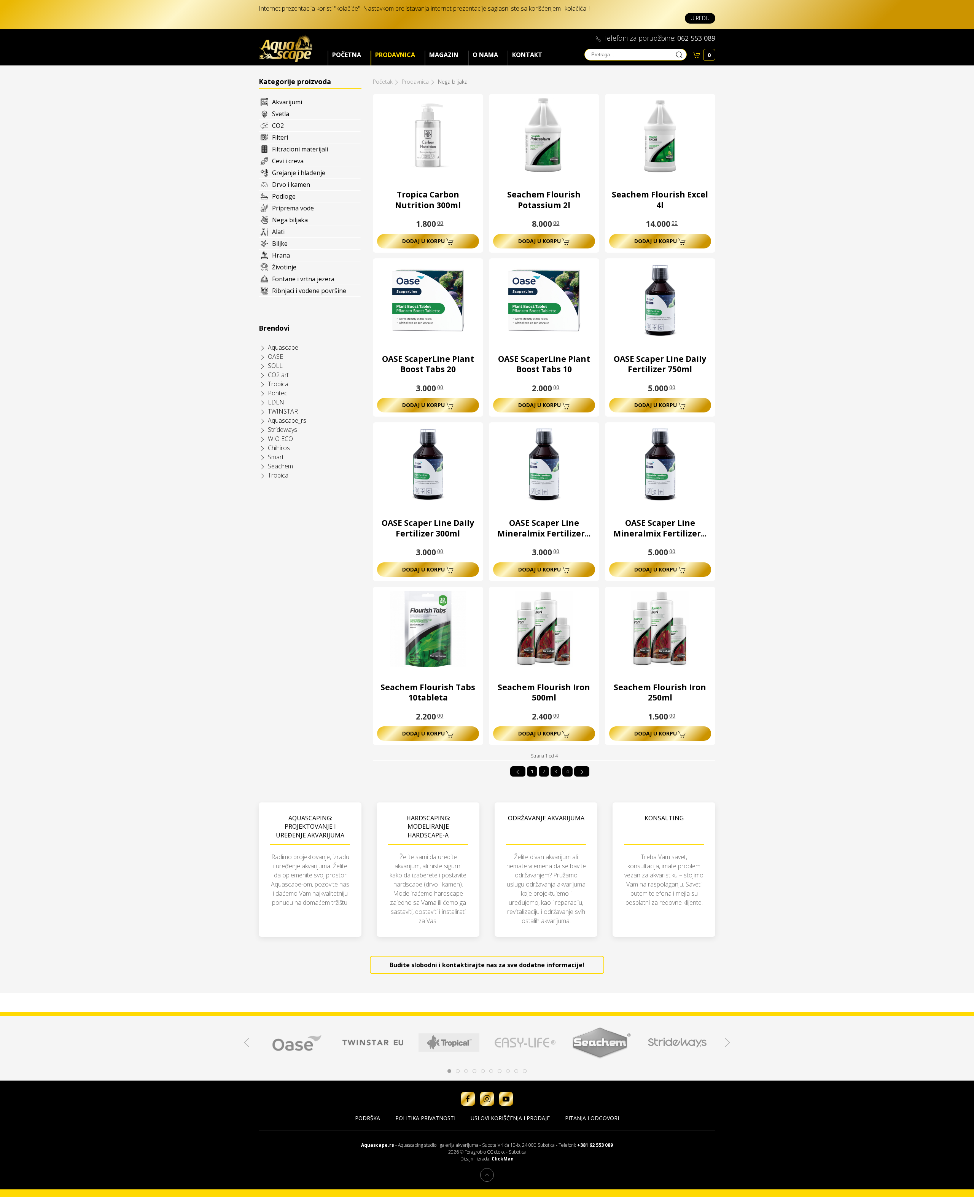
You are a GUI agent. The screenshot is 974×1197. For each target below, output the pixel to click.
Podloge (284, 196)
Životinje (284, 267)
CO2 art (278, 375)
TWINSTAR (283, 411)
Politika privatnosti (425, 1118)
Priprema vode (293, 208)
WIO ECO (280, 439)
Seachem (280, 466)
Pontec (277, 393)
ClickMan (503, 1159)
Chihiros (279, 448)
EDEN (276, 402)
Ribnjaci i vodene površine (309, 291)
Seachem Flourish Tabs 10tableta (427, 692)
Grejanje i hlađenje (298, 173)
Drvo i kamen (291, 184)
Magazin (443, 55)
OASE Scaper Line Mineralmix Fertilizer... (543, 528)
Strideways (282, 429)
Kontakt (527, 55)
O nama (485, 55)
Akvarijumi (287, 102)
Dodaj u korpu (424, 241)
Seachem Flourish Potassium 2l (544, 199)
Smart (276, 457)
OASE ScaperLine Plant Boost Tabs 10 (544, 364)
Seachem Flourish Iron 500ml (544, 692)
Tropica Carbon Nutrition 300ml (428, 199)
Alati (278, 232)
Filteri (280, 137)
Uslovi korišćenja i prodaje (510, 1118)
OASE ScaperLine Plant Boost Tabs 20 (428, 364)
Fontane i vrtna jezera (303, 279)
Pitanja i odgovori (592, 1118)
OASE (275, 356)
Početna (346, 55)
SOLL (275, 365)
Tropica (278, 475)
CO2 (278, 125)
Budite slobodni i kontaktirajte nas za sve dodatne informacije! (487, 965)
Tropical (279, 384)
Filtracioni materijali (300, 149)
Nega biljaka (290, 220)
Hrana (281, 255)
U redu (700, 18)
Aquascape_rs (287, 420)
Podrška (367, 1118)
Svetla (280, 114)
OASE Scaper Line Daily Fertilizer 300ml (428, 528)
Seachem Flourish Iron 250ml (660, 692)
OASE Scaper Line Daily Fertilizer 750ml (660, 364)
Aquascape (283, 347)
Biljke (280, 243)
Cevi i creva (288, 161)
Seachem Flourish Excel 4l (660, 199)
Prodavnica (395, 55)
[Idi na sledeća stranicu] (581, 771)
